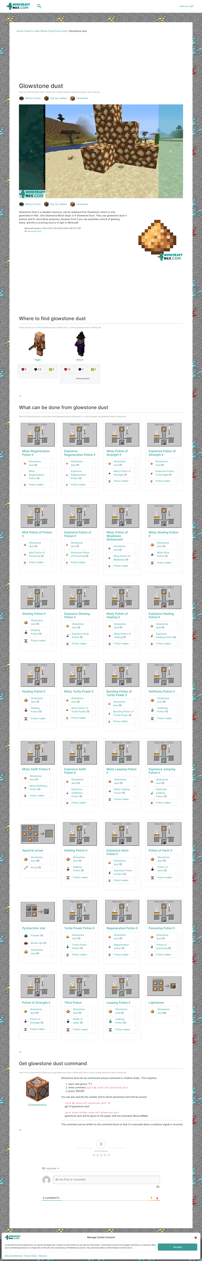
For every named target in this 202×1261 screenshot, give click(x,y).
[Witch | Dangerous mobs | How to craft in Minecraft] (79, 344)
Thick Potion (73, 1002)
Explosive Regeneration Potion (78, 475)
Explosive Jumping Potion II (162, 771)
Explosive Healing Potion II (161, 615)
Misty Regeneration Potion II (36, 453)
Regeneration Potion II (122, 928)
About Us (43, 1255)
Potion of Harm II (160, 850)
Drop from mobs (58, 30)
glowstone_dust (34, 231)
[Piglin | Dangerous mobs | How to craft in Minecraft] (37, 344)
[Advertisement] (101, 59)
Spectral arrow (32, 850)
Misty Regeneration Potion (36, 475)
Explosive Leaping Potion (161, 793)
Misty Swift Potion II (36, 769)
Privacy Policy (30, 1255)
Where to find (32, 98)
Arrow (34, 867)
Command (82, 98)
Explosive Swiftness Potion (77, 793)
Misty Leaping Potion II (122, 771)
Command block (37, 1104)
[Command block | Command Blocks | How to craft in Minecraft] (37, 1089)
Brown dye (37, 942)
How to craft (186, 6)
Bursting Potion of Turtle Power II (119, 693)
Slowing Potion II (33, 614)
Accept (177, 1247)
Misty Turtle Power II (78, 691)
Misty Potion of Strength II (117, 453)
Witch (80, 359)
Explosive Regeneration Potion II (79, 453)
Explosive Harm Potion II (118, 852)
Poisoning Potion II (162, 928)
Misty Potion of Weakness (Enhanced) (117, 536)
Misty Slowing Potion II (163, 534)
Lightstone (156, 1002)
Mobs (44, 30)
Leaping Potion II (118, 1002)
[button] (195, 1237)
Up (20, 396)
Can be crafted (58, 98)
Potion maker (36, 484)
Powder (35, 935)
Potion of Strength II (36, 1002)
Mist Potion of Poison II (37, 534)
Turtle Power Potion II (79, 928)
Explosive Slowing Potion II (77, 615)
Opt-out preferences (14, 1255)
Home (20, 30)
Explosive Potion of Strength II (162, 453)
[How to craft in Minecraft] (37, 434)
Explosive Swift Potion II (75, 771)
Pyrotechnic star (33, 928)
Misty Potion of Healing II (117, 615)
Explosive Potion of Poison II (77, 534)
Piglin (38, 359)
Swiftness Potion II (162, 691)
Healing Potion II (33, 691)
